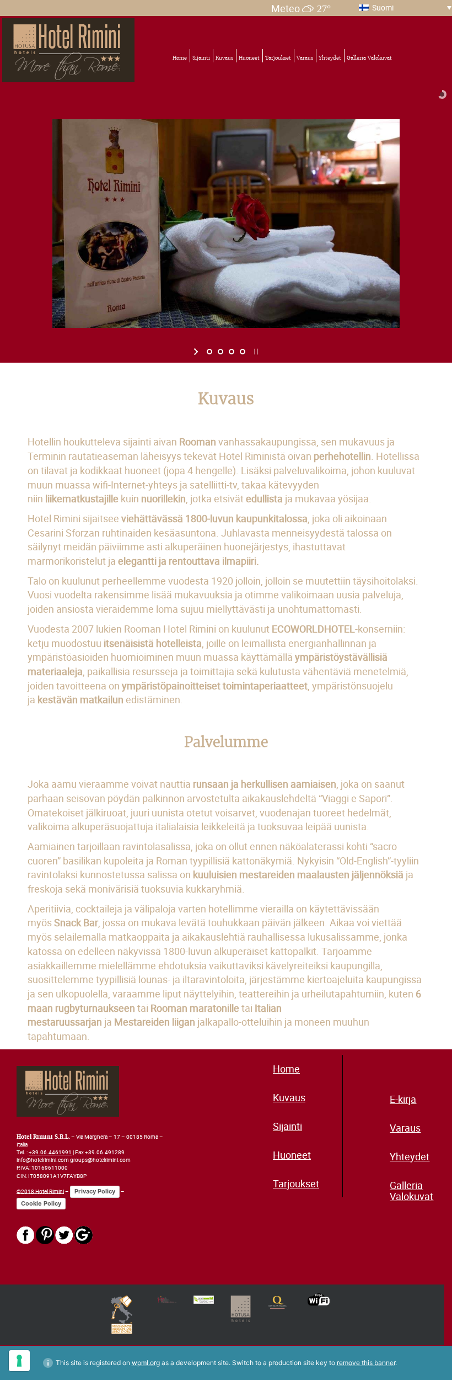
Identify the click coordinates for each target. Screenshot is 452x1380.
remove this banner (366, 1362)
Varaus (305, 58)
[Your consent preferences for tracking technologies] (19, 1360)
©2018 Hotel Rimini (40, 1191)
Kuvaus (224, 58)
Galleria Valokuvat (369, 58)
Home (180, 58)
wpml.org (146, 1362)
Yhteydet (330, 58)
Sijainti (201, 58)
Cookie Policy (41, 1203)
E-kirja (403, 1099)
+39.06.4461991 (50, 1152)
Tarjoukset (278, 58)
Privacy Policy (94, 1191)
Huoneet (249, 58)
